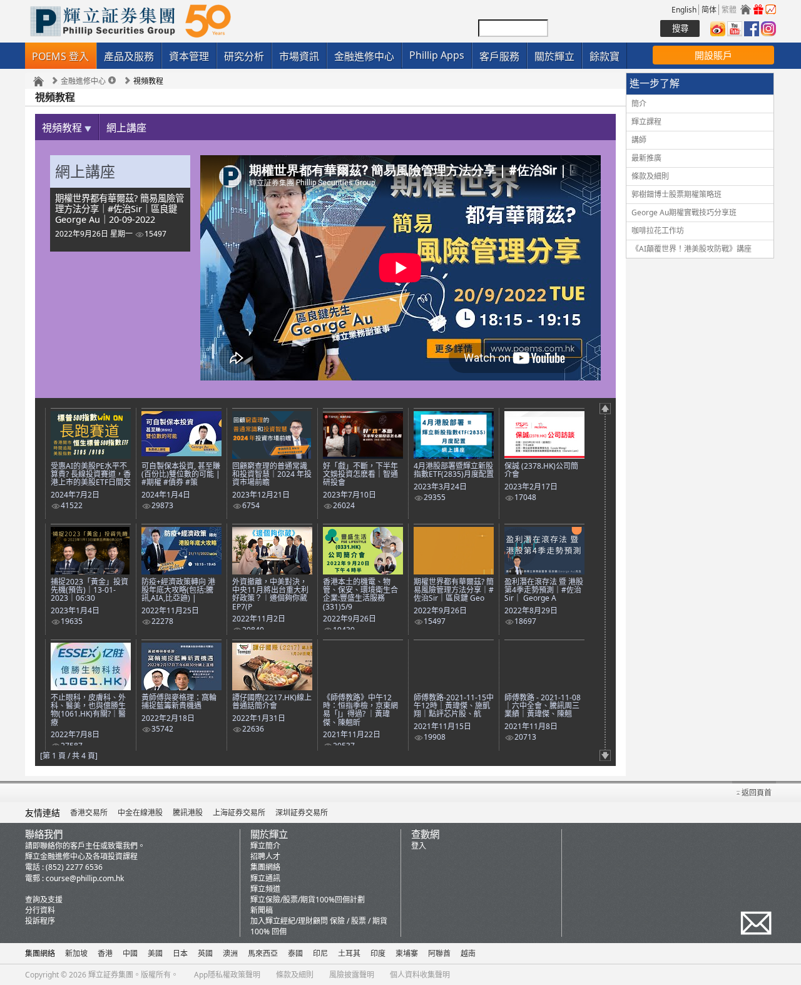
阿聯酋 (439, 953)
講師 (638, 140)
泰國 (295, 953)
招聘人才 (265, 856)
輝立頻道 (265, 889)
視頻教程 (63, 128)
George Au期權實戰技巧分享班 (684, 212)
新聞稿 (261, 910)
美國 (155, 953)
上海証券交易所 (239, 812)
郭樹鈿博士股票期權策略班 (676, 194)
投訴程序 (40, 921)
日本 (180, 953)
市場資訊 (299, 56)
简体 (709, 9)
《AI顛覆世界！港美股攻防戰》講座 (691, 248)
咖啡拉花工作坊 (657, 230)
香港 (105, 953)
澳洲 (230, 953)
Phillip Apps (436, 55)
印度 (377, 953)
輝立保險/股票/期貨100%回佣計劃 (307, 899)
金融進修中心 (364, 56)
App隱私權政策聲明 (227, 974)
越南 (468, 953)
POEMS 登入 (60, 56)
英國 (205, 953)
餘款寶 (604, 56)
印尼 (320, 953)
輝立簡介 (265, 845)
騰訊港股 (188, 812)
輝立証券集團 (110, 974)
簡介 (638, 103)
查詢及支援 (44, 899)
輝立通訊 (265, 878)
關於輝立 (554, 56)
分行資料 (40, 910)
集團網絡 (265, 867)
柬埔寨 (406, 953)
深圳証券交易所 (301, 812)
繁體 (729, 9)
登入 (418, 845)
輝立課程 (646, 121)
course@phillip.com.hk (85, 878)
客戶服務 (499, 56)
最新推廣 (646, 158)
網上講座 (126, 128)
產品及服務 (129, 56)
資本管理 (189, 56)
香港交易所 (89, 812)
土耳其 (349, 953)
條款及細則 (650, 176)
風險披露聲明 (351, 974)
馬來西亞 (263, 953)
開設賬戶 (713, 55)
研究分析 (244, 56)
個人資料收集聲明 (420, 974)
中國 (130, 953)
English (683, 9)
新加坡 (76, 953)
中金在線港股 (140, 812)
